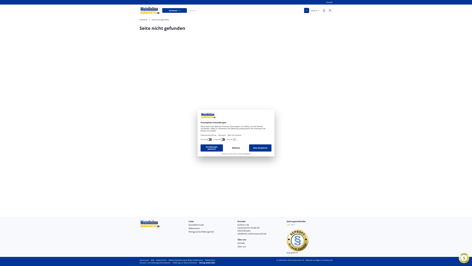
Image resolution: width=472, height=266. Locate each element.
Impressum (144, 260)
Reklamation (194, 228)
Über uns (241, 246)
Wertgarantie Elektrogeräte (201, 231)
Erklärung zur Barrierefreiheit (185, 263)
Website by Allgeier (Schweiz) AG (319, 260)
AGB (152, 260)
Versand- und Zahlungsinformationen (155, 263)
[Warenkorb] (329, 10)
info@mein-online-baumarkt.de (251, 233)
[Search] (306, 10)
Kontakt (329, 2)
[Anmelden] (323, 10)
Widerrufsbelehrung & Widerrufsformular (186, 260)
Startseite (143, 19)
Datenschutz (161, 260)
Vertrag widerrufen (207, 263)
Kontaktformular (196, 225)
